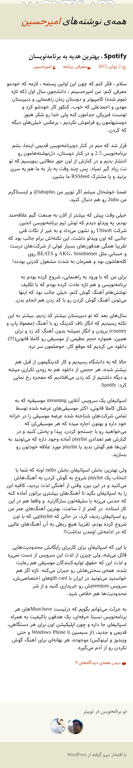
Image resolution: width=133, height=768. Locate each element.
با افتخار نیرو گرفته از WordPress (97, 755)
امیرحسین (40, 22)
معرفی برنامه (75, 66)
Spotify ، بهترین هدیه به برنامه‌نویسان (77, 57)
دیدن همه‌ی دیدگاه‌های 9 (98, 663)
